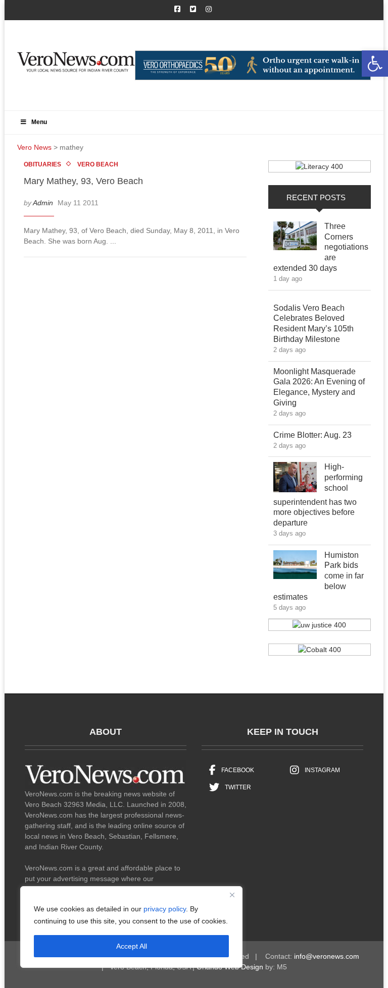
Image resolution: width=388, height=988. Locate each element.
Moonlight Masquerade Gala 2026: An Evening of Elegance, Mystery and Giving (319, 387)
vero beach (97, 164)
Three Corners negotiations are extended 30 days (320, 247)
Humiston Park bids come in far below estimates (318, 576)
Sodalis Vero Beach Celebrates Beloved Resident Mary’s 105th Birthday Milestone (314, 323)
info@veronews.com (326, 956)
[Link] (295, 238)
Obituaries (42, 164)
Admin (43, 203)
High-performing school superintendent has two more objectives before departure (318, 494)
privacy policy (164, 909)
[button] (375, 63)
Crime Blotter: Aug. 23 (319, 434)
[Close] (232, 895)
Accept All (131, 946)
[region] (131, 927)
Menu (39, 122)
